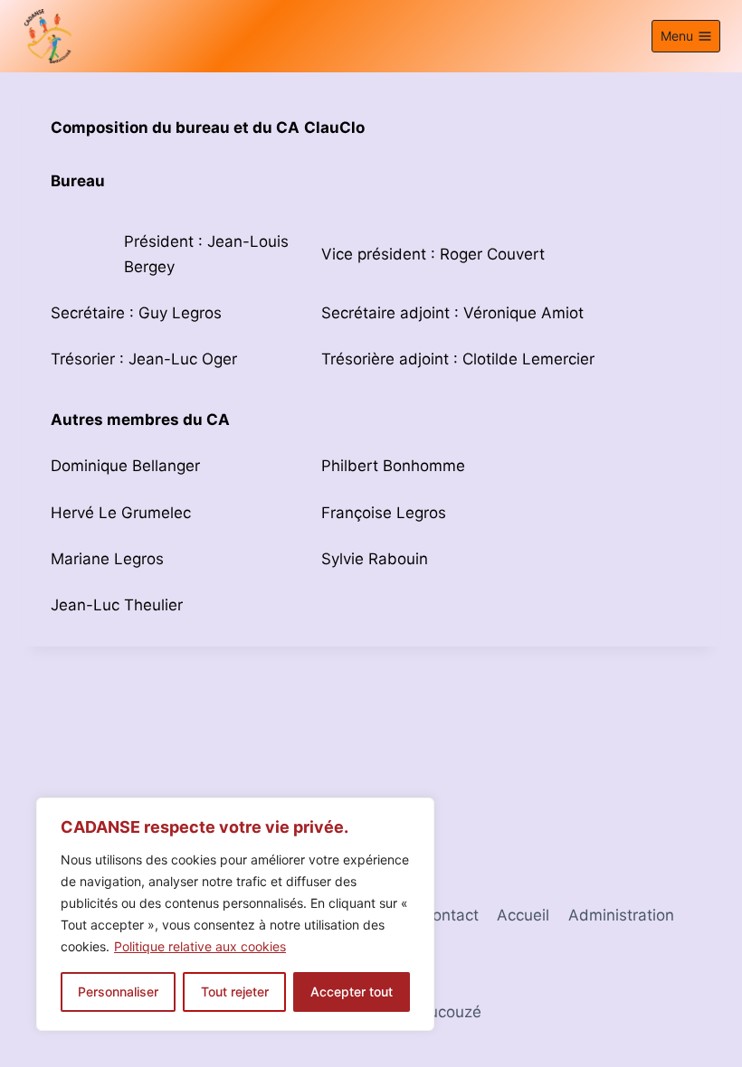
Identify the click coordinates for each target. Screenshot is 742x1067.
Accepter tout (351, 991)
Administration (621, 915)
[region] (235, 914)
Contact (450, 915)
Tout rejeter (235, 991)
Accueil (523, 915)
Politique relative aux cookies (200, 946)
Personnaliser (118, 991)
